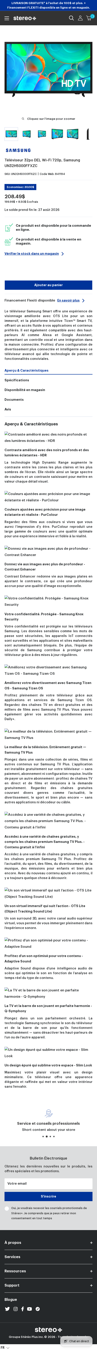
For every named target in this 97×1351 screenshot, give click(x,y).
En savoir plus (68, 300)
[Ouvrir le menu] (7, 18)
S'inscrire (48, 1196)
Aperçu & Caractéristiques (26, 370)
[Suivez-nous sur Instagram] (15, 1309)
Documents (14, 399)
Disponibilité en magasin (25, 389)
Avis (8, 409)
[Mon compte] (80, 18)
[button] (5, 1347)
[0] (89, 18)
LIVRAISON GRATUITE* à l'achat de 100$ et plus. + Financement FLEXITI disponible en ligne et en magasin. (48, 5)
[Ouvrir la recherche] (71, 18)
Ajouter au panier (48, 285)
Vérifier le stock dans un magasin (32, 253)
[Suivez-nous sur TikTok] (37, 1309)
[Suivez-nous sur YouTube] (29, 1309)
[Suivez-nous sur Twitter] (7, 1309)
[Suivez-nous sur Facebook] (22, 1309)
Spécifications (17, 380)
